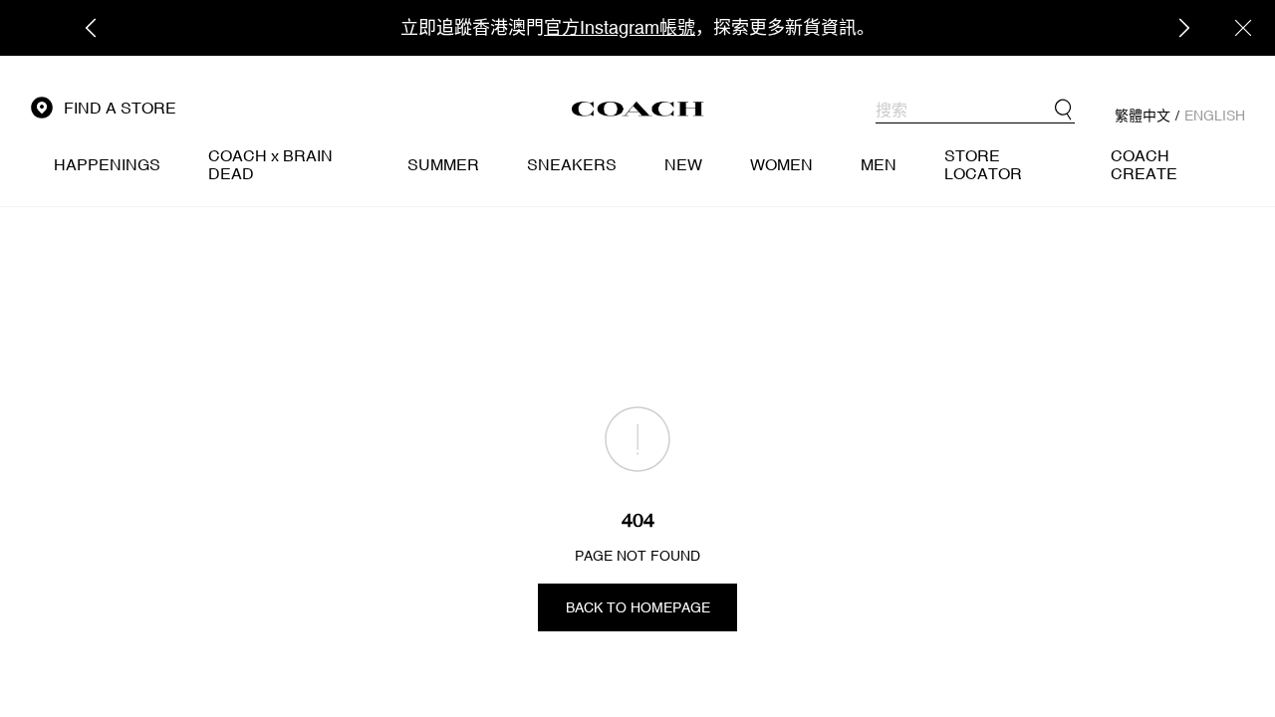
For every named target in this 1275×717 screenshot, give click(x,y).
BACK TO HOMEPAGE (638, 607)
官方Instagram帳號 (619, 27)
